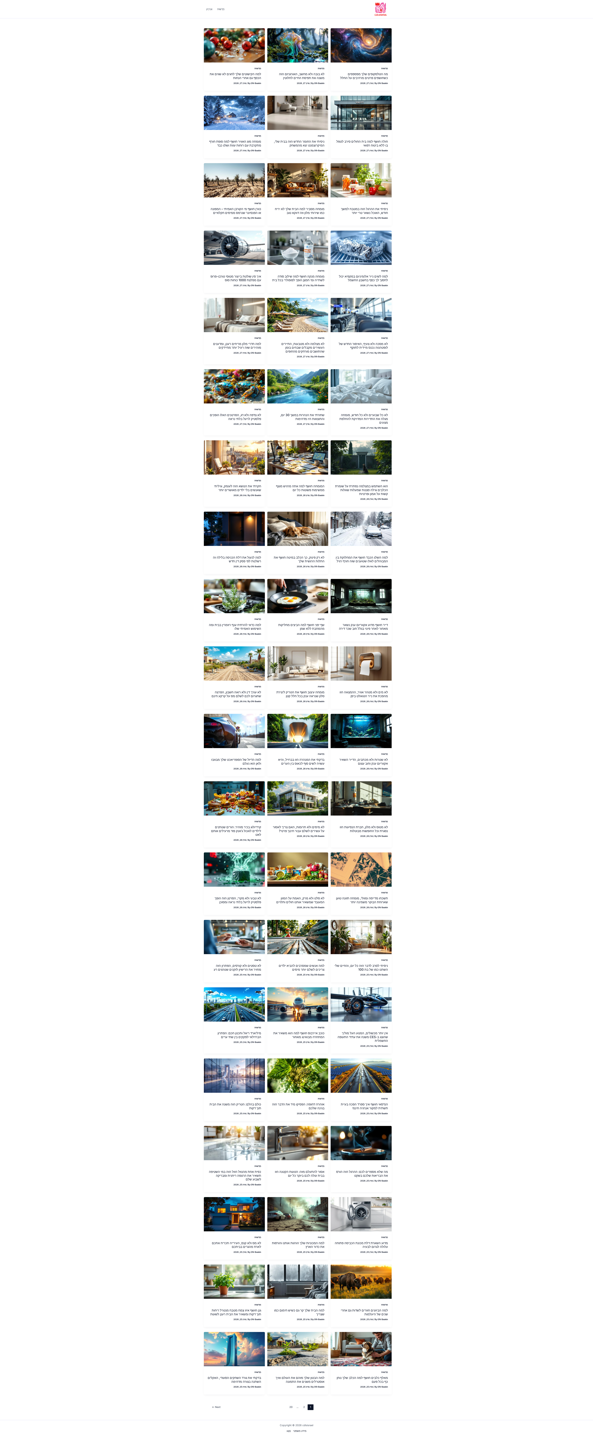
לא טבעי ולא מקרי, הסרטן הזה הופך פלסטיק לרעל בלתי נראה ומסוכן (238, 900)
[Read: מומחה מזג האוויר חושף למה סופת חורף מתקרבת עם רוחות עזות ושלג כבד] (234, 112)
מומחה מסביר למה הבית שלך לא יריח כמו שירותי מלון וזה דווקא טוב (299, 211)
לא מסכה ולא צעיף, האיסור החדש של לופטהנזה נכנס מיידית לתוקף (363, 346)
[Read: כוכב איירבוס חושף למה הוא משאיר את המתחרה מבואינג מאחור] (297, 1004)
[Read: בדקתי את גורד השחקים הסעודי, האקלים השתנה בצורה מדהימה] (234, 1348)
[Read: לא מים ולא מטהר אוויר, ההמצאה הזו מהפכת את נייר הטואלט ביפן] (361, 663)
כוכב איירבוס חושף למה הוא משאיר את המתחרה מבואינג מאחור (298, 1035)
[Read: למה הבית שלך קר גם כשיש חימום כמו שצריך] (297, 1281)
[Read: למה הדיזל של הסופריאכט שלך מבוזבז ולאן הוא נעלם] (234, 730)
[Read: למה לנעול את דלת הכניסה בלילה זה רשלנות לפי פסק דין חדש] (234, 528)
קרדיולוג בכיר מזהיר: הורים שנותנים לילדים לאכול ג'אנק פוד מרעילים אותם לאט (236, 831)
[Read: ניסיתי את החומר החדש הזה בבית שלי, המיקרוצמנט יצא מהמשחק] (297, 112)
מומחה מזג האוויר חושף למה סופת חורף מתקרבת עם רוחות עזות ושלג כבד (235, 143)
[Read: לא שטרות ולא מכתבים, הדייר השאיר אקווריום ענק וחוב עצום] (361, 730)
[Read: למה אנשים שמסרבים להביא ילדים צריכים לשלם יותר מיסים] (297, 936)
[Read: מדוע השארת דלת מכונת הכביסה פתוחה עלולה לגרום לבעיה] (361, 1214)
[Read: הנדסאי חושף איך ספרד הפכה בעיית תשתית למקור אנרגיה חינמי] (361, 1075)
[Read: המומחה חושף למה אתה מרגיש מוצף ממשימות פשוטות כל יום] (297, 457)
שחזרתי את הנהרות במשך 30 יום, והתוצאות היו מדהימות (302, 417)
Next (216, 1407)
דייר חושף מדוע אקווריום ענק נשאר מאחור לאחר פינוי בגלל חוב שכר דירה (363, 627)
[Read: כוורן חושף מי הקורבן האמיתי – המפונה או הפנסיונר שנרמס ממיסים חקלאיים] (234, 180)
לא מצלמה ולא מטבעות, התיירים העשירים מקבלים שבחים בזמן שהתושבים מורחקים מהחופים (302, 347)
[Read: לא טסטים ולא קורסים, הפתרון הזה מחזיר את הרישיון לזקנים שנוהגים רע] (234, 936)
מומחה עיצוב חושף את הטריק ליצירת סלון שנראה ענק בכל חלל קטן (300, 694)
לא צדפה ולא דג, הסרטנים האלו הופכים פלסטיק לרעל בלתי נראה (235, 417)
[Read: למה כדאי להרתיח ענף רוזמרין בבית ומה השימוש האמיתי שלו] (234, 595)
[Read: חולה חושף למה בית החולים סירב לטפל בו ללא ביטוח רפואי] (361, 112)
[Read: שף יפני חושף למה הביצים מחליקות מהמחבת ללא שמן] (297, 595)
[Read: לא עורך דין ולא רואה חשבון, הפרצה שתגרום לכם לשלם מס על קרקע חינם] (234, 663)
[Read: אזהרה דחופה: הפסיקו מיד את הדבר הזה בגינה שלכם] (297, 1075)
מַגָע (289, 1430)
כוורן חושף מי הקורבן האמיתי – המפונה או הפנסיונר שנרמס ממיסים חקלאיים (236, 211)
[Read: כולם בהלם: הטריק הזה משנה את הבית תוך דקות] (234, 1075)
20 (290, 1407)
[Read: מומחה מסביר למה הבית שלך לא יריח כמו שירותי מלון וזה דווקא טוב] (297, 180)
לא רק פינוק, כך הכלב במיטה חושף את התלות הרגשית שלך (299, 559)
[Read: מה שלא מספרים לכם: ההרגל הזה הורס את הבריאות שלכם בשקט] (361, 1142)
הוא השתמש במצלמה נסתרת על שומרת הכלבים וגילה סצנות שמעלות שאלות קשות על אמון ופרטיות (361, 490)
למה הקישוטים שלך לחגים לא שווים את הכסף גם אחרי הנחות (235, 76)
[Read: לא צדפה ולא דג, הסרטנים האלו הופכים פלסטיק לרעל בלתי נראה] (234, 386)
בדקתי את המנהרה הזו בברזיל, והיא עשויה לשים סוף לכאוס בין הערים (301, 761)
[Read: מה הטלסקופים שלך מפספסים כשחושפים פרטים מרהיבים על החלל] (361, 45)
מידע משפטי (299, 1430)
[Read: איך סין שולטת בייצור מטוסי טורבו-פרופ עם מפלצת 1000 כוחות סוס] (234, 247)
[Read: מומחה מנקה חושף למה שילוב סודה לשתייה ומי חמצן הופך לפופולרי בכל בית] (297, 247)
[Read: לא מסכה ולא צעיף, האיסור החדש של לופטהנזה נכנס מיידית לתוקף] (361, 314)
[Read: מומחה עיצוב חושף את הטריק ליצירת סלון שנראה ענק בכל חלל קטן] (297, 663)
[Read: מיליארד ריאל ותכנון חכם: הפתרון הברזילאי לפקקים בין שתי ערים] (234, 1004)
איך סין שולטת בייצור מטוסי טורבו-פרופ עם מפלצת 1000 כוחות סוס (235, 278)
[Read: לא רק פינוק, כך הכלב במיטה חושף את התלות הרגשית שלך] (297, 528)
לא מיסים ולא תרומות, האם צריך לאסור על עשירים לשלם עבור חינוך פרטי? (298, 829)
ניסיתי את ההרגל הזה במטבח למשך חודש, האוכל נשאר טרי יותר (364, 211)
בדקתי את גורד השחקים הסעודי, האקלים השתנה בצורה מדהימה (234, 1380)
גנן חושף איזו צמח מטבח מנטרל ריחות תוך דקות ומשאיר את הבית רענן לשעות (235, 1312)
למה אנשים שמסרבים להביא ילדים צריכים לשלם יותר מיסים (301, 967)
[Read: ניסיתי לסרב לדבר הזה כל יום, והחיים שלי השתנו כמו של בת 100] (361, 936)
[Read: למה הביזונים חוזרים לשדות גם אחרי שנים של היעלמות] (361, 1281)
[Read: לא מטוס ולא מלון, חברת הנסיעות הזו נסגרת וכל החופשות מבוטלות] (361, 798)
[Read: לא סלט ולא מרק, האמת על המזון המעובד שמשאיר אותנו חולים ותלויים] (297, 869)
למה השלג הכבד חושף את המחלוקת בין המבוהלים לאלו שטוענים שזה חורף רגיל (362, 559)
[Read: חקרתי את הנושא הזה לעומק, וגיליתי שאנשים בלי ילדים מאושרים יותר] (234, 457)
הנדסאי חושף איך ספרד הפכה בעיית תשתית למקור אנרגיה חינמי (364, 1106)
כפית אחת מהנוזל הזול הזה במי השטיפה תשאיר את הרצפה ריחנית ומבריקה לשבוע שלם (235, 1175)
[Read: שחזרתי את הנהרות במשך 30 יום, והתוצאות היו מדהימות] (297, 386)
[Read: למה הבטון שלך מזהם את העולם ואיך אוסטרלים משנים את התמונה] (297, 1348)
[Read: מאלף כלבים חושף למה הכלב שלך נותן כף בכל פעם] (361, 1348)
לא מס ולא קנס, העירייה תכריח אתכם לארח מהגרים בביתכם (236, 1245)
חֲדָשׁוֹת (384, 68)
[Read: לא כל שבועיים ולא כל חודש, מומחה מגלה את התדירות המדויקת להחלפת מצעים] (361, 386)
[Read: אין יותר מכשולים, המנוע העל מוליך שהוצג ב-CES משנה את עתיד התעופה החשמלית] (361, 1004)
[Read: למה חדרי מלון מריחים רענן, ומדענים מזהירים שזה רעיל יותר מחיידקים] (234, 314)
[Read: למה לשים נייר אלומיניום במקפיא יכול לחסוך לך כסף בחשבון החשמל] (361, 247)
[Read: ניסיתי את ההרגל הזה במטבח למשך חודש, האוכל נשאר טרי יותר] (361, 180)
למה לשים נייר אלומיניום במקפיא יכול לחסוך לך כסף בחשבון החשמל (363, 278)
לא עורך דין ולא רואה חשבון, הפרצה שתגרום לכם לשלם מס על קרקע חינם (236, 694)
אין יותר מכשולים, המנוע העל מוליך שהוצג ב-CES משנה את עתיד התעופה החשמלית (363, 1037)
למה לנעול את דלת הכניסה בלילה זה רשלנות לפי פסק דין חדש (237, 559)
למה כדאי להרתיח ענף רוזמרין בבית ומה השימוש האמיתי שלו (235, 627)
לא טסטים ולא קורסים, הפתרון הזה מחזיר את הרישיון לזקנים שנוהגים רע (237, 967)
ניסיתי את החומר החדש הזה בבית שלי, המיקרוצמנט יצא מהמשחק (299, 143)
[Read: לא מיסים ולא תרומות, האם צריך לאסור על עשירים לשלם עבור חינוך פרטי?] (297, 798)
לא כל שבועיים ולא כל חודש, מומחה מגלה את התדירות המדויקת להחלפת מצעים (363, 418)
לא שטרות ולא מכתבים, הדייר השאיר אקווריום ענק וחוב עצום (363, 761)
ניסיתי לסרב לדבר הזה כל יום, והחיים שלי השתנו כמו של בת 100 (361, 967)
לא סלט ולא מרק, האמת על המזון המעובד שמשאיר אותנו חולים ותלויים (300, 900)
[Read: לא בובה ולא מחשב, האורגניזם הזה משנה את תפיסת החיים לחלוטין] (297, 45)
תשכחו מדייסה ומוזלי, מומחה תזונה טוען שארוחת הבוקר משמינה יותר (362, 900)
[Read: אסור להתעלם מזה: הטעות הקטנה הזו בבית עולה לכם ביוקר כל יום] (297, 1142)
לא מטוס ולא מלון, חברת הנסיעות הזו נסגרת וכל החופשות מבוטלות (364, 829)
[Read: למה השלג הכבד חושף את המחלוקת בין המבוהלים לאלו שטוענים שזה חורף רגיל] (361, 528)
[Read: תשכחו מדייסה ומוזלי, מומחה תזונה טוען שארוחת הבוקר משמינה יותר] (361, 869)
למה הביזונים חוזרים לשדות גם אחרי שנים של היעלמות (364, 1312)
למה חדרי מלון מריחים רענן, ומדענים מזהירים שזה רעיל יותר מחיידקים (237, 346)
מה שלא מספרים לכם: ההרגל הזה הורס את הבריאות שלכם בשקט (362, 1173)
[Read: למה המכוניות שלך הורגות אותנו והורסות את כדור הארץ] (297, 1214)
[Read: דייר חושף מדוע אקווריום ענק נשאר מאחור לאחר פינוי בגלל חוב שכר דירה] (361, 595)
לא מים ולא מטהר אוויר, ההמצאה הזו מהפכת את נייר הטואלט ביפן (364, 694)
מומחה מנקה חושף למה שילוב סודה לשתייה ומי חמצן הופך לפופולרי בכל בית (298, 278)
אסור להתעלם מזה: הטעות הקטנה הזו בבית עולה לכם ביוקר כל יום (299, 1173)
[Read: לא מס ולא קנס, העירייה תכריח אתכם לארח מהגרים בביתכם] (234, 1214)
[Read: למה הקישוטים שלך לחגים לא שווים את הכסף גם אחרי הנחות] (234, 45)
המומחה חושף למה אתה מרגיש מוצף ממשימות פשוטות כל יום (300, 488)
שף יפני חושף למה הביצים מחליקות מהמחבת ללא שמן (301, 627)
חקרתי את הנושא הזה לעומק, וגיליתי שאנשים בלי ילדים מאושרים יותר (237, 488)
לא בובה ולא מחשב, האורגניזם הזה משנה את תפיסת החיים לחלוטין (301, 76)
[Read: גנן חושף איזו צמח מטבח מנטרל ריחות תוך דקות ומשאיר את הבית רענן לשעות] (234, 1281)
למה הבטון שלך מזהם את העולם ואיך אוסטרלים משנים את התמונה (300, 1380)
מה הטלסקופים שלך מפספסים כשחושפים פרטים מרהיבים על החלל (364, 76)
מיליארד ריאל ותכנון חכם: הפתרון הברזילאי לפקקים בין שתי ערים (239, 1035)
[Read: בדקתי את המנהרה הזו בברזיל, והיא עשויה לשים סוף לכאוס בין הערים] (297, 730)
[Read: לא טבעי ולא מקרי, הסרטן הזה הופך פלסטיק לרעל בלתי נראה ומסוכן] (234, 869)
